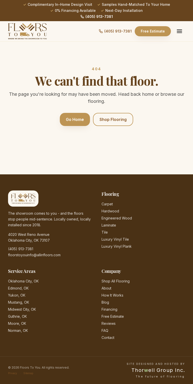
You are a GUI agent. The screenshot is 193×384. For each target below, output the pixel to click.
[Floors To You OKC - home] (27, 31)
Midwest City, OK (22, 309)
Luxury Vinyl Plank (117, 246)
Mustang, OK (18, 302)
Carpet (107, 204)
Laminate (109, 225)
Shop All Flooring (116, 281)
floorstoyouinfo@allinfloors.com (34, 255)
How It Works (112, 295)
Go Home (75, 119)
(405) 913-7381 (99, 16)
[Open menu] (179, 31)
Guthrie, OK (17, 316)
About (106, 288)
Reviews (109, 323)
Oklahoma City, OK (23, 281)
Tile (105, 232)
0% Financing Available (75, 10)
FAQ (105, 330)
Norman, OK (18, 330)
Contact (108, 337)
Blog (105, 302)
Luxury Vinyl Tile (115, 239)
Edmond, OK (18, 288)
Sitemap (28, 373)
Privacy (12, 373)
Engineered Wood (117, 218)
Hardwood (110, 211)
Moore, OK (17, 323)
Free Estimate (153, 31)
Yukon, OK (16, 295)
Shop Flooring (113, 119)
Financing (109, 309)
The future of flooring (160, 376)
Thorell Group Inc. (158, 370)
